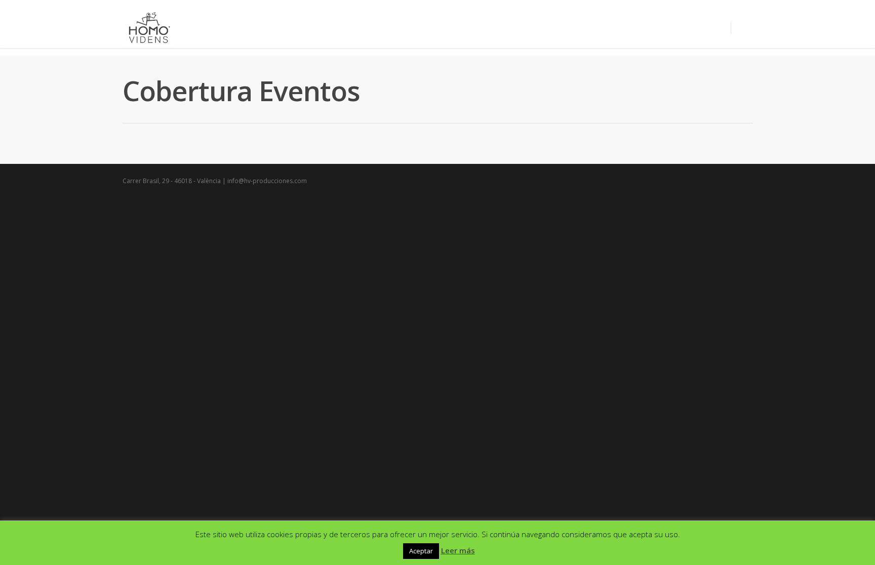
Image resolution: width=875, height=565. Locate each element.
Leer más (458, 550)
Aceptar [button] (421, 550)
